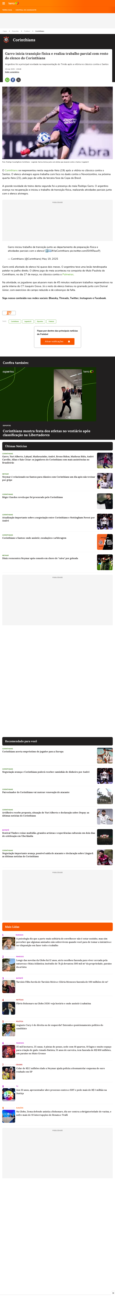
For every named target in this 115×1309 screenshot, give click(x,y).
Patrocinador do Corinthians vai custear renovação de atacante (36, 792)
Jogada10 (27, 321)
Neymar (5, 474)
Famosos (19, 935)
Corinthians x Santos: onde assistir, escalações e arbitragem (34, 537)
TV (17, 1086)
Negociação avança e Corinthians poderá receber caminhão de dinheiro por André (46, 771)
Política (19, 1021)
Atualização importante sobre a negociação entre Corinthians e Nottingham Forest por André (48, 519)
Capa (5, 31)
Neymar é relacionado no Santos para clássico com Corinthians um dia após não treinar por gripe (48, 478)
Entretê (5, 830)
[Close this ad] (113, 1293)
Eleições (19, 1108)
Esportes (15, 31)
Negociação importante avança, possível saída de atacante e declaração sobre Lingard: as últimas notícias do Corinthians (48, 855)
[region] (57, 1302)
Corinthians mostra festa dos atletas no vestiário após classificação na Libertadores (46, 433)
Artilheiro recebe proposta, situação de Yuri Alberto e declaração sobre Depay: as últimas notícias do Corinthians (45, 814)
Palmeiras (67, 274)
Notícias (19, 1000)
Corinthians (39, 31)
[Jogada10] (9, 313)
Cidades (19, 1065)
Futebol (27, 31)
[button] (3, 3)
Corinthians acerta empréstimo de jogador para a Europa (32, 751)
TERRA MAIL (7, 10)
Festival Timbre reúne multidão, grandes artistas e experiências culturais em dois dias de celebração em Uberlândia (48, 834)
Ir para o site (14, 3)
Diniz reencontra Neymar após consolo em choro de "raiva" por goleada (40, 558)
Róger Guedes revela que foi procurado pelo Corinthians (32, 497)
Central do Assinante (26, 10)
